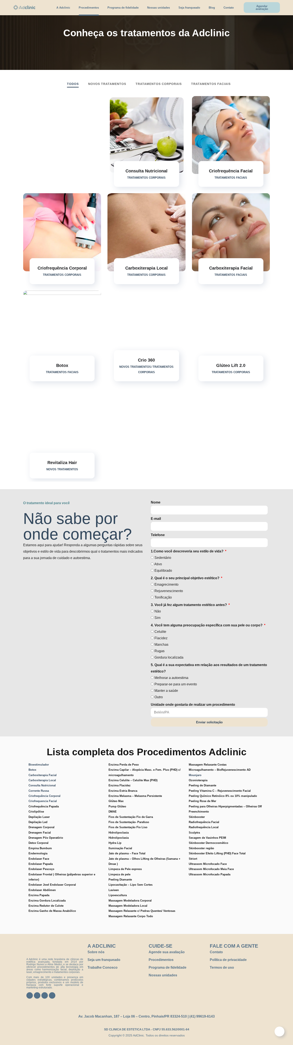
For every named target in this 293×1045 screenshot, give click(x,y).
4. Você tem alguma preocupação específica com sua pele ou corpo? (207, 625)
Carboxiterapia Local (146, 268)
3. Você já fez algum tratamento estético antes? (189, 605)
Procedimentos (89, 7)
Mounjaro (195, 775)
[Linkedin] (52, 995)
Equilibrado (163, 570)
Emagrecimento (166, 584)
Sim (157, 618)
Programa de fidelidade (123, 7)
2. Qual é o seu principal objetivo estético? (185, 578)
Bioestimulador (39, 764)
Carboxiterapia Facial (231, 268)
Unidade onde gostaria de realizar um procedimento (193, 704)
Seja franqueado (189, 7)
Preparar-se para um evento (175, 684)
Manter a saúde (166, 690)
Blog (212, 7)
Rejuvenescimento (168, 591)
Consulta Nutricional (146, 171)
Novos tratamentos (107, 84)
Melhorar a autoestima (171, 678)
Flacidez (161, 638)
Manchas (161, 644)
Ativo (158, 564)
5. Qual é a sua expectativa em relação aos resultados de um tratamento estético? (209, 668)
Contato (229, 7)
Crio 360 (146, 360)
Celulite (160, 631)
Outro (158, 697)
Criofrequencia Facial (43, 801)
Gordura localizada (168, 657)
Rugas (159, 651)
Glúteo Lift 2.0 (230, 365)
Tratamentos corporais (159, 84)
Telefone (158, 535)
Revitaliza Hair (62, 462)
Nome (155, 502)
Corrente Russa (39, 790)
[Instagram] (37, 995)
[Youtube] (44, 995)
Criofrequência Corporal (62, 268)
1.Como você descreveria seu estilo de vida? (187, 551)
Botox (62, 365)
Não (157, 611)
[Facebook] (29, 995)
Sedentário (162, 557)
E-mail (156, 518)
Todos (73, 84)
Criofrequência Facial (231, 171)
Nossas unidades (158, 7)
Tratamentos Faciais (211, 84)
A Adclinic (63, 7)
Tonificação (163, 597)
